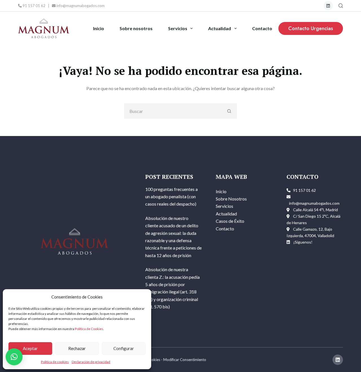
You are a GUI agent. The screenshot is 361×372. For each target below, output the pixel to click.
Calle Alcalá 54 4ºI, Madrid (315, 209)
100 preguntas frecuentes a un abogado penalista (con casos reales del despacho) (171, 196)
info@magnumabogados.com (80, 5)
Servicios (177, 28)
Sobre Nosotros (231, 198)
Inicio (98, 28)
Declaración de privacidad (91, 362)
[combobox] (173, 111)
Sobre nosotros (136, 28)
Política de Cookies (89, 329)
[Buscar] (340, 5)
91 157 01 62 (33, 5)
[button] (14, 356)
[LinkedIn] (328, 5)
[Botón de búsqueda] (229, 111)
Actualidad (219, 28)
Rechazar (77, 348)
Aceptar (30, 348)
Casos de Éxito (230, 221)
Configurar (123, 348)
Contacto (262, 28)
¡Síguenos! (302, 242)
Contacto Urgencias (310, 28)
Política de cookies (55, 362)
